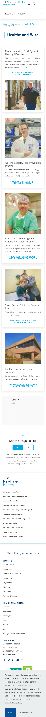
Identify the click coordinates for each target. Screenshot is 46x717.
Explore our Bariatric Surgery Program (23, 74)
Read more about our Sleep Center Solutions (23, 321)
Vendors (6, 629)
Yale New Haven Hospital (13, 528)
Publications (15, 24)
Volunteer (7, 592)
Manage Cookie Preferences (14, 634)
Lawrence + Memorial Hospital (15, 505)
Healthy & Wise (29, 24)
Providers (6, 607)
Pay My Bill (7, 583)
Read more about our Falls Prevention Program (23, 182)
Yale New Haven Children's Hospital (17, 496)
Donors (5, 620)
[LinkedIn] (13, 660)
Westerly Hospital (10, 523)
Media (5, 625)
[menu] (41, 3)
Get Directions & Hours (12, 574)
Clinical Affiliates (10, 532)
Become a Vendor (10, 596)
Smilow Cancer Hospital (12, 514)
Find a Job (7, 569)
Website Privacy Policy (13, 703)
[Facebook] (4, 660)
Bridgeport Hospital (10, 492)
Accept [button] (10, 712)
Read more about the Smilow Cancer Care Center (23, 385)
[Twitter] (9, 660)
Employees (7, 616)
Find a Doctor (8, 565)
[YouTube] (17, 660)
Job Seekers (7, 611)
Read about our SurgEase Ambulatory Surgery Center (23, 258)
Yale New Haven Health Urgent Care (17, 519)
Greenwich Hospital (10, 501)
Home (5, 24)
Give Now (6, 587)
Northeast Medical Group (13, 537)
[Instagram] (22, 660)
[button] (25, 712)
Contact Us (7, 578)
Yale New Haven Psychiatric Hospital (17, 510)
